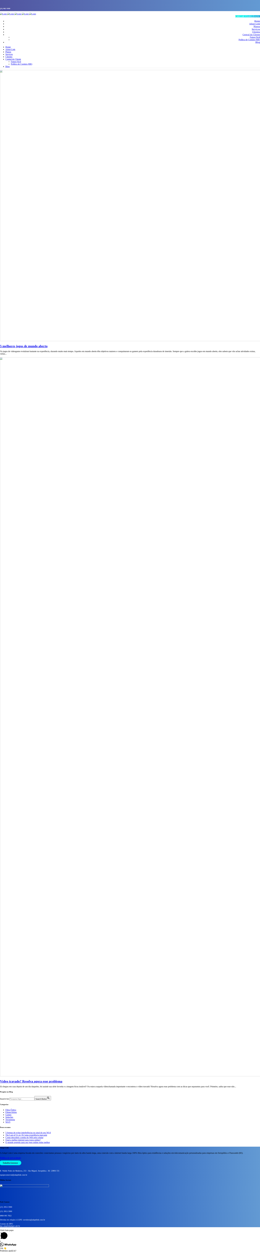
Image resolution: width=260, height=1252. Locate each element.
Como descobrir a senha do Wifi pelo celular (24, 1137)
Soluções (9, 1117)
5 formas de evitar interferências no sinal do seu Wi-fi (28, 1132)
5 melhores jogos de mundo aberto (24, 346)
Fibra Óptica (10, 1110)
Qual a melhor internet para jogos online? (23, 1140)
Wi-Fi (7, 1122)
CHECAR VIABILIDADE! (247, 16)
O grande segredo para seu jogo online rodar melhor (27, 1142)
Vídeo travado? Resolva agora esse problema (31, 1081)
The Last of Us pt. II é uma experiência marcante (26, 1135)
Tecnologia (10, 1119)
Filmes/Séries (11, 1112)
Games (8, 1115)
